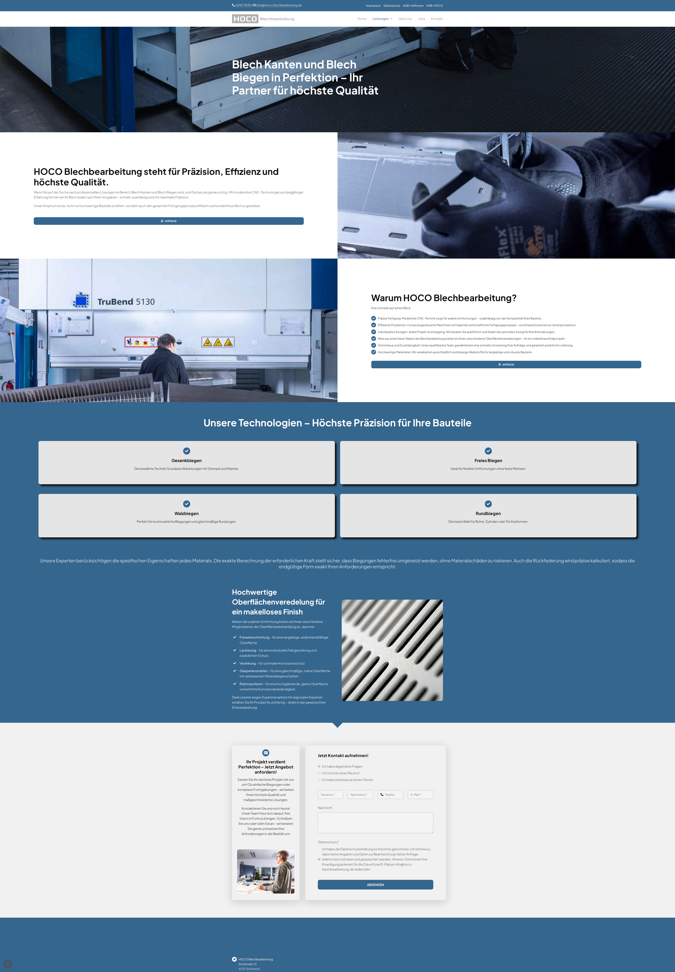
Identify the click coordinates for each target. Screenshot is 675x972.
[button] (7, 964)
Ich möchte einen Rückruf (340, 773)
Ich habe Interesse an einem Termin (347, 780)
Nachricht (325, 808)
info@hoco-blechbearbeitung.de (279, 5)
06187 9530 (243, 5)
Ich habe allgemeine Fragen (342, 766)
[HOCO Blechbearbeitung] (264, 16)
